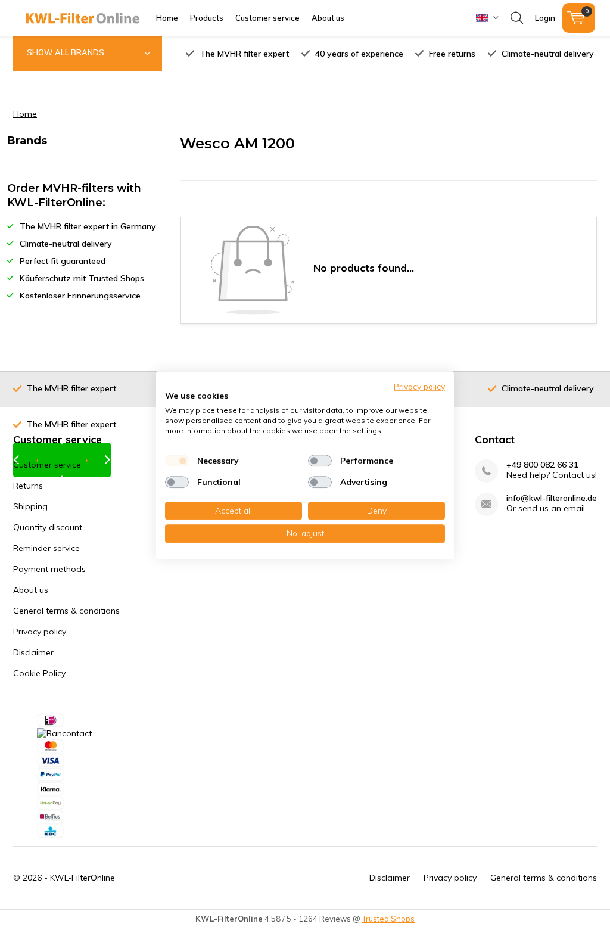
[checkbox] (177, 460)
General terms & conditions (66, 610)
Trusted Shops (388, 918)
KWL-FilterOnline (82, 877)
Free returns (452, 53)
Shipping (30, 506)
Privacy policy (39, 631)
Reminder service (46, 548)
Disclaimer (33, 652)
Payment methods (49, 569)
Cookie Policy (39, 673)
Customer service (267, 18)
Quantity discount (47, 527)
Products (206, 18)
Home (167, 18)
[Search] (517, 18)
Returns (28, 485)
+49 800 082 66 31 (542, 465)
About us (328, 18)
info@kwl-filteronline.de (551, 498)
